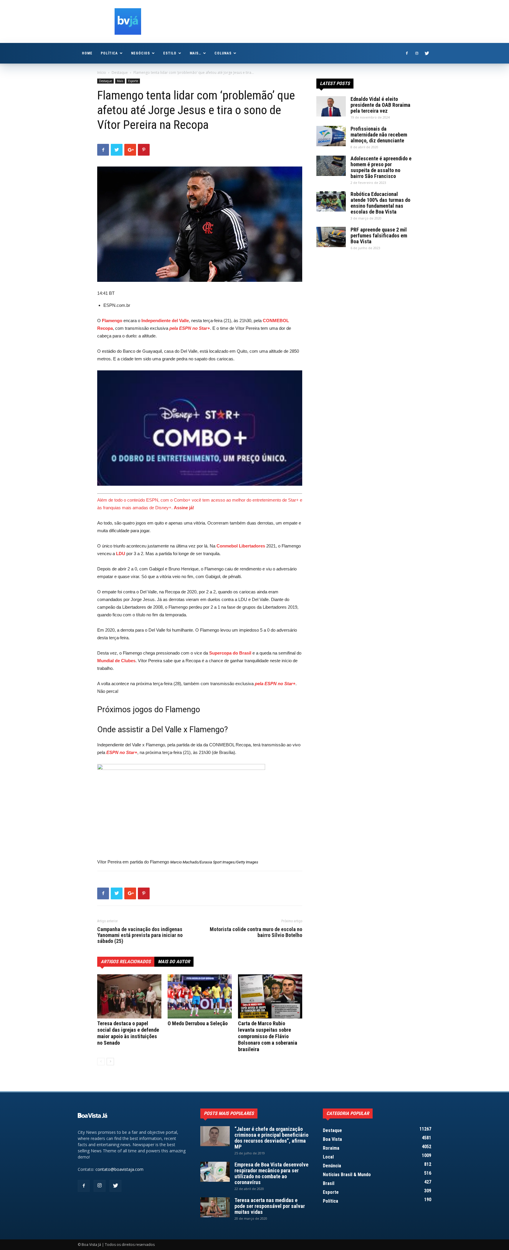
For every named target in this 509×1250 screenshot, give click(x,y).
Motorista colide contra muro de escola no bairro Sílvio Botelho (256, 932)
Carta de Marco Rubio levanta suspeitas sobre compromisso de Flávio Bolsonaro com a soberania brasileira (267, 1036)
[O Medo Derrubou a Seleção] (200, 996)
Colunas (223, 53)
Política (109, 53)
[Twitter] (426, 53)
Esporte (133, 81)
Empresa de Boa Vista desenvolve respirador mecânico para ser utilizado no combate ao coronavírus (271, 1173)
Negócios (140, 53)
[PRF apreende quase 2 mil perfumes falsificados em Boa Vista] (331, 237)
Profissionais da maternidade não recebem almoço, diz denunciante (379, 135)
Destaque (120, 72)
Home (87, 53)
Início (101, 72)
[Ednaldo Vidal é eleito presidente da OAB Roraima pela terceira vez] (331, 106)
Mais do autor (174, 961)
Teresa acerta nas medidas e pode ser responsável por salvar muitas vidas (269, 1206)
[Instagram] (416, 53)
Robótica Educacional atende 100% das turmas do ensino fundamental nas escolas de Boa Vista (380, 203)
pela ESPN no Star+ (189, 328)
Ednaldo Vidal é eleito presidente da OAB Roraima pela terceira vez (380, 105)
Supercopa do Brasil (230, 652)
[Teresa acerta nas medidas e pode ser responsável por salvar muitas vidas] (215, 1207)
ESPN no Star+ (121, 752)
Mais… (195, 53)
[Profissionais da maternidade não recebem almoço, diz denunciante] (331, 136)
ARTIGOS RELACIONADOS (126, 961)
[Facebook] (406, 53)
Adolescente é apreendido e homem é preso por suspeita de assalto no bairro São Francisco (381, 167)
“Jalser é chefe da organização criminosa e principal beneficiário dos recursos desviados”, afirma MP (271, 1138)
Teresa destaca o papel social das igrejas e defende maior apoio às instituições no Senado (128, 1033)
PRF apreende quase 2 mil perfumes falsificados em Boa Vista (379, 235)
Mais (120, 81)
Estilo (169, 53)
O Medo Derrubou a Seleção (198, 1023)
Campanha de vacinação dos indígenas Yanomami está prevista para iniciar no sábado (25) (140, 935)
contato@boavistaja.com (119, 1169)
